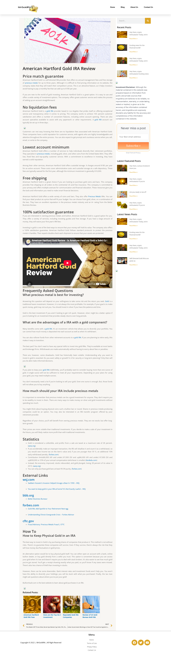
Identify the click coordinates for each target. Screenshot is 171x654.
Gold (107, 301)
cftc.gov (28, 521)
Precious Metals (94, 196)
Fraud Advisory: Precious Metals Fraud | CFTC (46, 524)
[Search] (148, 21)
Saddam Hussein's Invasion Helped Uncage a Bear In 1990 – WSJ (53, 483)
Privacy (138, 153)
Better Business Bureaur (37, 499)
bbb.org (28, 495)
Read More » (133, 39)
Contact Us (148, 7)
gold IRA (50, 111)
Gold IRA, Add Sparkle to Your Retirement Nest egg (48, 508)
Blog (123, 7)
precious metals (31, 83)
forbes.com (53, 454)
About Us (134, 7)
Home (112, 7)
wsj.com (29, 479)
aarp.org (31, 446)
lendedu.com (91, 460)
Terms (132, 153)
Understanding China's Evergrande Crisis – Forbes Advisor (51, 514)
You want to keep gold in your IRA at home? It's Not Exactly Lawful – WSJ (57, 489)
